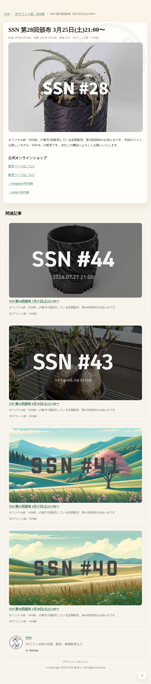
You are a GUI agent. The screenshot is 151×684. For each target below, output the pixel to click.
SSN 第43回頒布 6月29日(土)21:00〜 (34, 404)
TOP (7, 14)
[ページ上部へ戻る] (142, 675)
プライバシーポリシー (75, 661)
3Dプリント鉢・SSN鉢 (30, 13)
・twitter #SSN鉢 (18, 192)
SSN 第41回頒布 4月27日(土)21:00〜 (34, 506)
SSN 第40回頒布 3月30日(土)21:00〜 (34, 609)
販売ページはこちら (21, 166)
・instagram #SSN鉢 (20, 183)
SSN (67, 37)
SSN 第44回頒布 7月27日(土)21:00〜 (34, 301)
